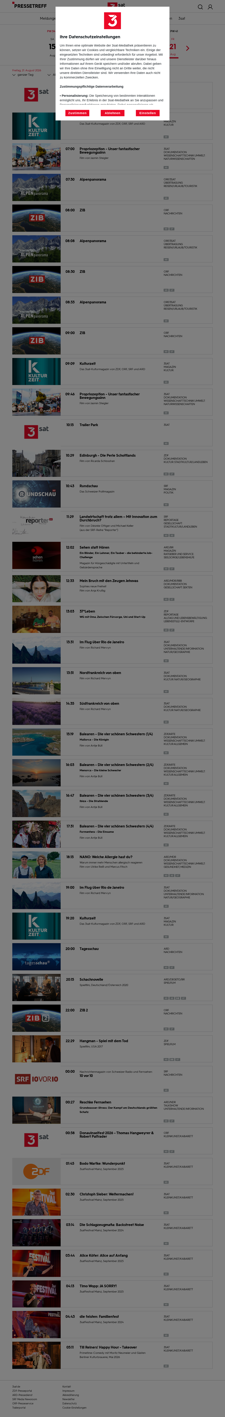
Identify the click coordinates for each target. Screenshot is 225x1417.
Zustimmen (77, 113)
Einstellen (147, 113)
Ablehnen (112, 113)
